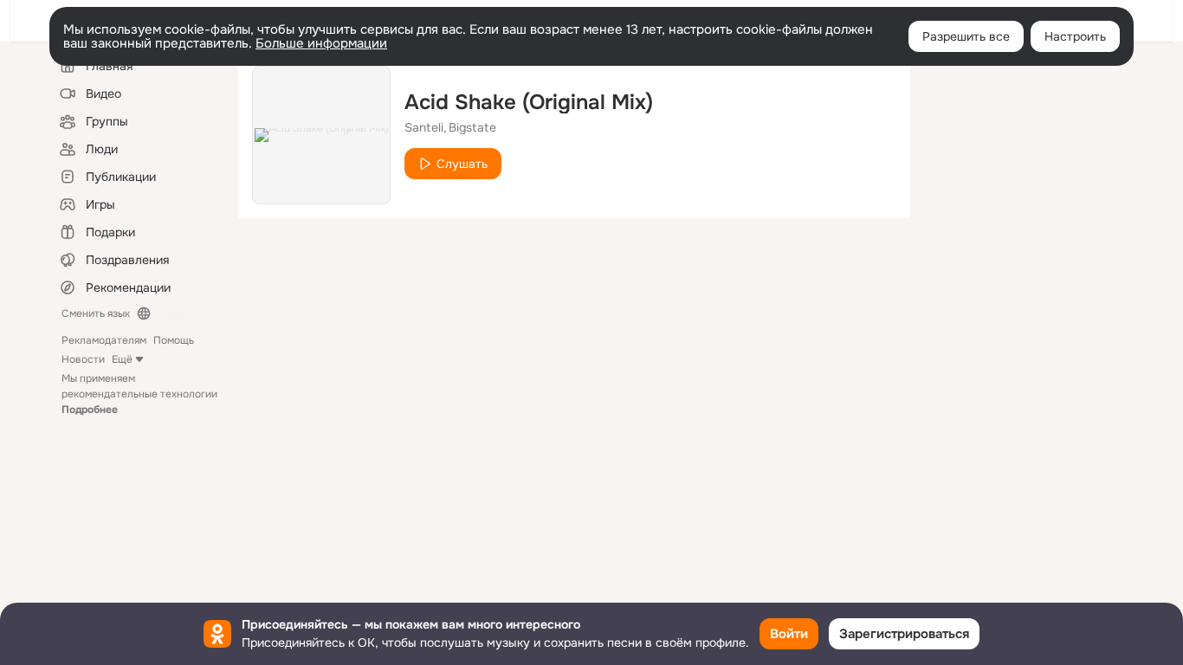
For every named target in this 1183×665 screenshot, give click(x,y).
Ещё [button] (122, 359)
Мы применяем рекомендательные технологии (139, 393)
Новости (83, 359)
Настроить (1075, 36)
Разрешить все (966, 36)
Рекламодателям (103, 340)
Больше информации (321, 43)
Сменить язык (95, 313)
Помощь (173, 340)
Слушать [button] (462, 163)
